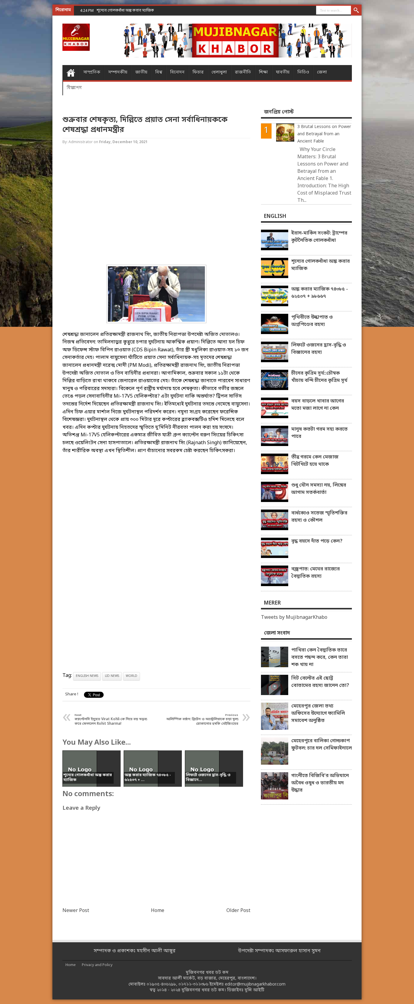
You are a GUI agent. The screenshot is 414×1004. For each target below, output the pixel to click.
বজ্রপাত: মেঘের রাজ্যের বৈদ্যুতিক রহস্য (315, 573)
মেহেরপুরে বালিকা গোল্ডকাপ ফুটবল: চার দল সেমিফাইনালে (321, 745)
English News (87, 676)
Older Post (238, 910)
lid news (112, 676)
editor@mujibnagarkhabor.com (255, 984)
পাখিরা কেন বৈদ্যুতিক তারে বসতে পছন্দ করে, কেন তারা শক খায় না (319, 657)
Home (70, 72)
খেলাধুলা (219, 72)
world (131, 676)
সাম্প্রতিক (91, 72)
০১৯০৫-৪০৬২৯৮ (161, 984)
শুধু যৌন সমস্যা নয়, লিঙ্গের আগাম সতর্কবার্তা (318, 489)
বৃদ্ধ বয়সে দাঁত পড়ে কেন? (316, 541)
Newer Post (75, 910)
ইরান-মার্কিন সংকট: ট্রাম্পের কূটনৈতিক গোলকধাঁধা (319, 237)
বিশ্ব (158, 72)
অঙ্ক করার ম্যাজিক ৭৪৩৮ (116, 10)
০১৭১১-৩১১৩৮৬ (193, 984)
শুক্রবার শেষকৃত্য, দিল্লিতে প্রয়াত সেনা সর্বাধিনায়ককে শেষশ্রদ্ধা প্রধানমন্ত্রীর (145, 125)
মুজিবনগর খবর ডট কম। (204, 990)
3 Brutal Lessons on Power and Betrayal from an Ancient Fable (324, 134)
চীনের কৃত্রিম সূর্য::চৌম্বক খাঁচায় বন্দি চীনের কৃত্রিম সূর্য (319, 377)
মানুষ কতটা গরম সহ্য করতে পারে (319, 433)
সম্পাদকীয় (117, 72)
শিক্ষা (263, 72)
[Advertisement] (24, 97)
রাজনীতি (243, 72)
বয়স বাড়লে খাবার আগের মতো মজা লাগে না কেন (317, 405)
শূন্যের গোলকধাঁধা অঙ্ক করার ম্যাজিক (320, 265)
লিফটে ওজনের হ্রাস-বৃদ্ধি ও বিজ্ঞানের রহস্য (318, 349)
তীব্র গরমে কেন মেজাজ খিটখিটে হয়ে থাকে (315, 461)
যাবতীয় (282, 72)
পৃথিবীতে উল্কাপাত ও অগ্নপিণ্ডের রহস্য (312, 321)
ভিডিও (303, 72)
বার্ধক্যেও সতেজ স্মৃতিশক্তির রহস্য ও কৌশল (319, 517)
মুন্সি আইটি (254, 990)
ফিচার (198, 72)
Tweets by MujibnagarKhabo (294, 617)
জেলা (322, 72)
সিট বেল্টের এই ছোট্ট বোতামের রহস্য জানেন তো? (320, 682)
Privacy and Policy (97, 965)
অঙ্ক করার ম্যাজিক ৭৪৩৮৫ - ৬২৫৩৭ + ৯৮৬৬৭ (319, 293)
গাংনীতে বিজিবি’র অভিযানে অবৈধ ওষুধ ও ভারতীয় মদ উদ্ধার (320, 783)
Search (356, 10)
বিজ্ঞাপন (74, 87)
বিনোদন (177, 72)
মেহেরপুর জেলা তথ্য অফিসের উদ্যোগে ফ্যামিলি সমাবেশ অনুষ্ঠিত (318, 713)
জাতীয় (141, 72)
